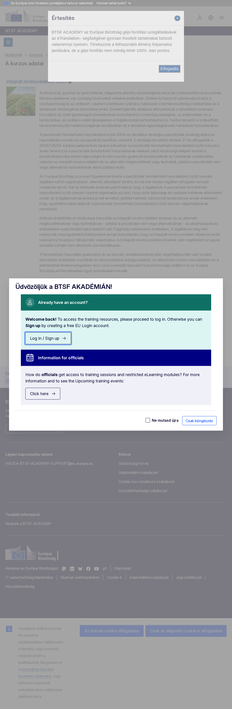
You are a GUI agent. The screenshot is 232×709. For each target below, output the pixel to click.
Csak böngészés (199, 421)
